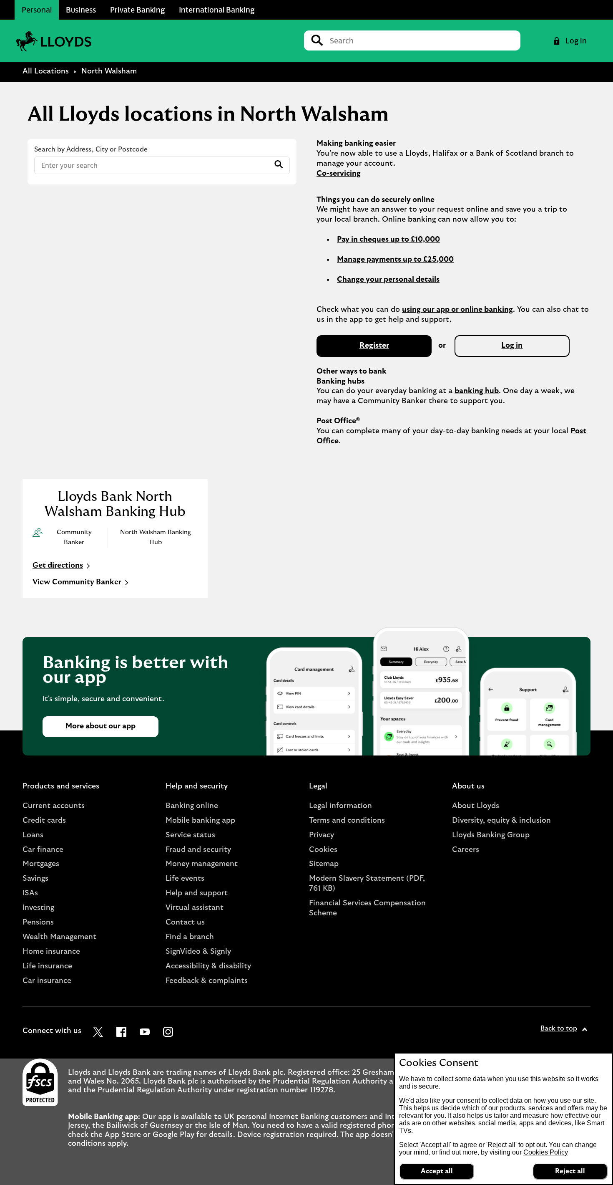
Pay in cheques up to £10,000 (388, 239)
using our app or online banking (457, 309)
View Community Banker (77, 582)
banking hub (477, 391)
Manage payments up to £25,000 (395, 259)
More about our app (100, 726)
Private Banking (137, 10)
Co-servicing (339, 173)
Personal (37, 10)
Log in (512, 345)
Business (81, 10)
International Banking (216, 10)
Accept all (437, 1171)
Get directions (62, 566)
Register (374, 345)
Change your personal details (388, 279)
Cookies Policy (545, 1152)
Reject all (570, 1171)
